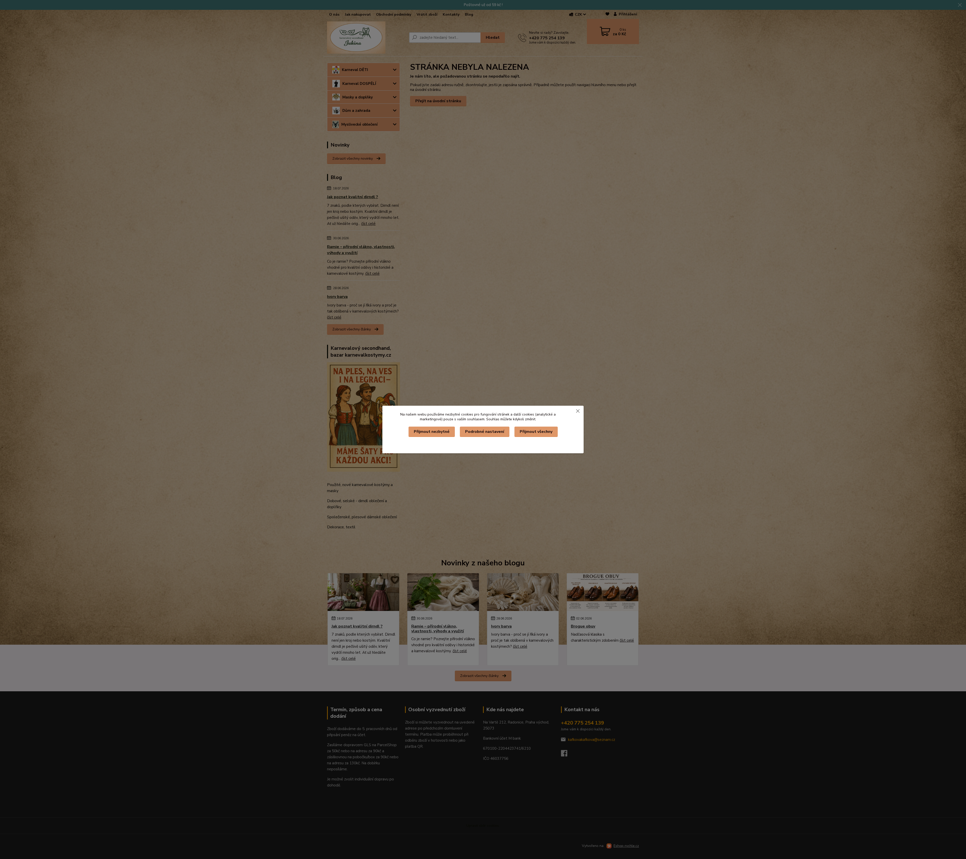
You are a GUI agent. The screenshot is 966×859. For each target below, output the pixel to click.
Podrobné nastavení (484, 431)
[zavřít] (578, 411)
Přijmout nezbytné (432, 431)
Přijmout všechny (536, 431)
